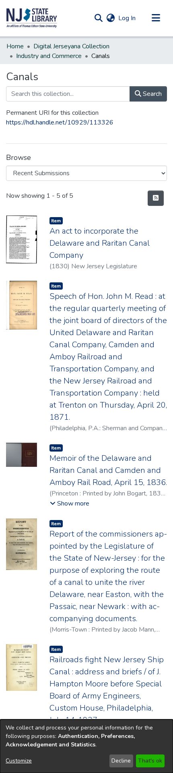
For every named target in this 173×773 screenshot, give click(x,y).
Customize (19, 761)
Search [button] (151, 93)
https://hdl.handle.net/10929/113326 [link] (59, 122)
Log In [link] (127, 18)
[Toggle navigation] (155, 18)
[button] (32, 18)
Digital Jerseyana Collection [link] (71, 46)
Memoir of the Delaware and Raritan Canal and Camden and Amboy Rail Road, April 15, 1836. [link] (108, 470)
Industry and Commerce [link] (49, 56)
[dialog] (86, 746)
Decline (121, 761)
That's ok (150, 761)
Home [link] (15, 46)
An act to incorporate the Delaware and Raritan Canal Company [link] (99, 243)
